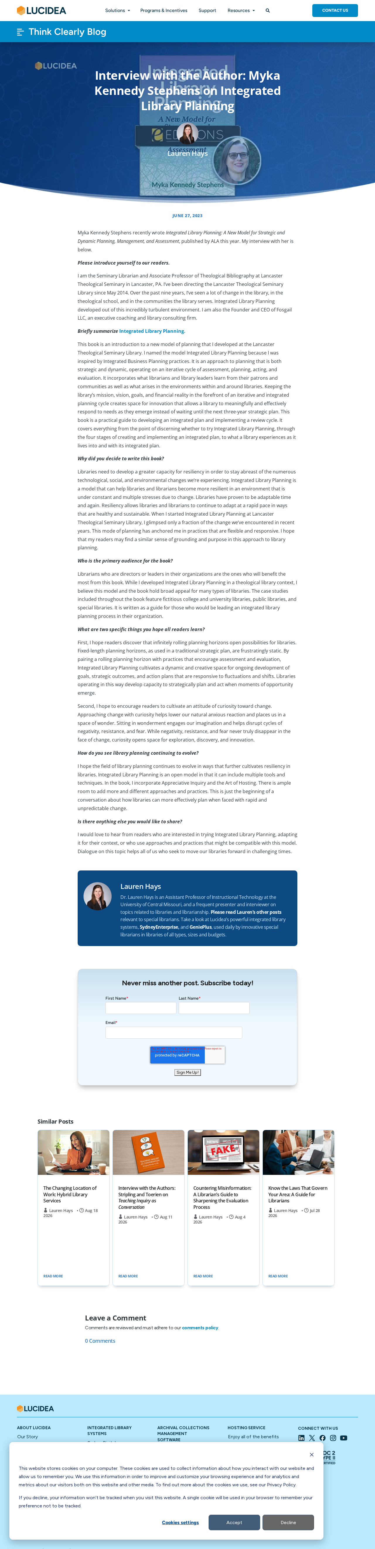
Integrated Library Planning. (152, 331)
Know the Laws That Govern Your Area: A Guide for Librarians (298, 1194)
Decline (288, 1522)
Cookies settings (180, 1522)
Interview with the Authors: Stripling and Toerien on (146, 1197)
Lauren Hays (61, 1210)
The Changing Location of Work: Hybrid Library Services (69, 1194)
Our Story (27, 1436)
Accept (234, 1522)
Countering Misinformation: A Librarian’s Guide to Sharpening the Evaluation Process (222, 1197)
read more (53, 1276)
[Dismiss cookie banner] (311, 1455)
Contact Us (335, 10)
